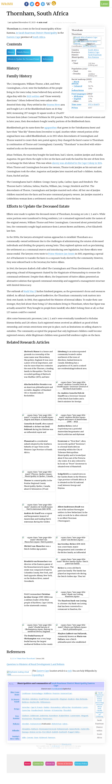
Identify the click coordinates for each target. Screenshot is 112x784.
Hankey (46, 707)
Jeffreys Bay (66, 707)
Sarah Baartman (95, 55)
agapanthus (50, 127)
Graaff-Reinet (44, 699)
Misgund (84, 716)
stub (70, 671)
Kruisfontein (76, 707)
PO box (75, 108)
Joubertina (44, 716)
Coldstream (34, 716)
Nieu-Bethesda (81, 699)
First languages (79, 94)
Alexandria (26, 729)
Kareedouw (53, 716)
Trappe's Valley (73, 732)
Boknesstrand (62, 729)
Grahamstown (35, 724)
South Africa (93, 50)
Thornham (37, 719)
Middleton (48, 693)
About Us (50, 763)
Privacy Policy (81, 763)
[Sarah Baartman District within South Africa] (99, 716)
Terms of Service (65, 763)
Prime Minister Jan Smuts (61, 253)
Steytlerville (34, 702)
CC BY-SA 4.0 (56, 746)
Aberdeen (25, 699)
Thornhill (67, 710)
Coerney (30, 738)
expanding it (38, 675)
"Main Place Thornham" (26, 659)
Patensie (47, 710)
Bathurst (34, 729)
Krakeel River (64, 716)
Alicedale (25, 724)
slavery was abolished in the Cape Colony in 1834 (77, 163)
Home (27, 763)
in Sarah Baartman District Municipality (36, 33)
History (11, 52)
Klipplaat (63, 699)
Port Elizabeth (56, 689)
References (47, 59)
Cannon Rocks (74, 729)
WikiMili (7, 3)
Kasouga (25, 732)
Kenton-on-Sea (35, 732)
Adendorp (34, 699)
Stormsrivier (27, 719)
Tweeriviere (47, 719)
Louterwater (75, 716)
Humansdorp (56, 707)
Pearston (56, 693)
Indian (75, 90)
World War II (29, 291)
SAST (96, 104)
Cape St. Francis (37, 707)
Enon (36, 738)
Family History (23, 52)
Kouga (16, 709)
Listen (104, 4)
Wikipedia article (66, 744)
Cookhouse (26, 693)
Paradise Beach (37, 710)
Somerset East (66, 693)
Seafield (55, 732)
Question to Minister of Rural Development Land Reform (35, 664)
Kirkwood (43, 738)
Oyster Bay (26, 710)
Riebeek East (56, 724)
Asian (81, 90)
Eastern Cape (93, 52)
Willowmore (45, 702)
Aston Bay (26, 707)
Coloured (78, 86)
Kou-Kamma (93, 57)
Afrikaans (78, 96)
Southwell (63, 732)
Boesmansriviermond (47, 729)
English (77, 99)
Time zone (76, 104)
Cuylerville (85, 729)
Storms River (53, 104)
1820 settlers (33, 96)
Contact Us (38, 763)
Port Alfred (46, 732)
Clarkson (25, 716)
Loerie (85, 707)
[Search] (54, 3)
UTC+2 (91, 104)
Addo (24, 738)
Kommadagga (37, 693)
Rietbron (25, 702)
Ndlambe (15, 730)
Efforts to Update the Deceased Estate (23, 59)
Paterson (51, 738)
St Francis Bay (57, 710)
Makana (16, 724)
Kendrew (71, 699)
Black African (75, 83)
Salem (65, 724)
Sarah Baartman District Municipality (69, 683)
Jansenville (54, 699)
